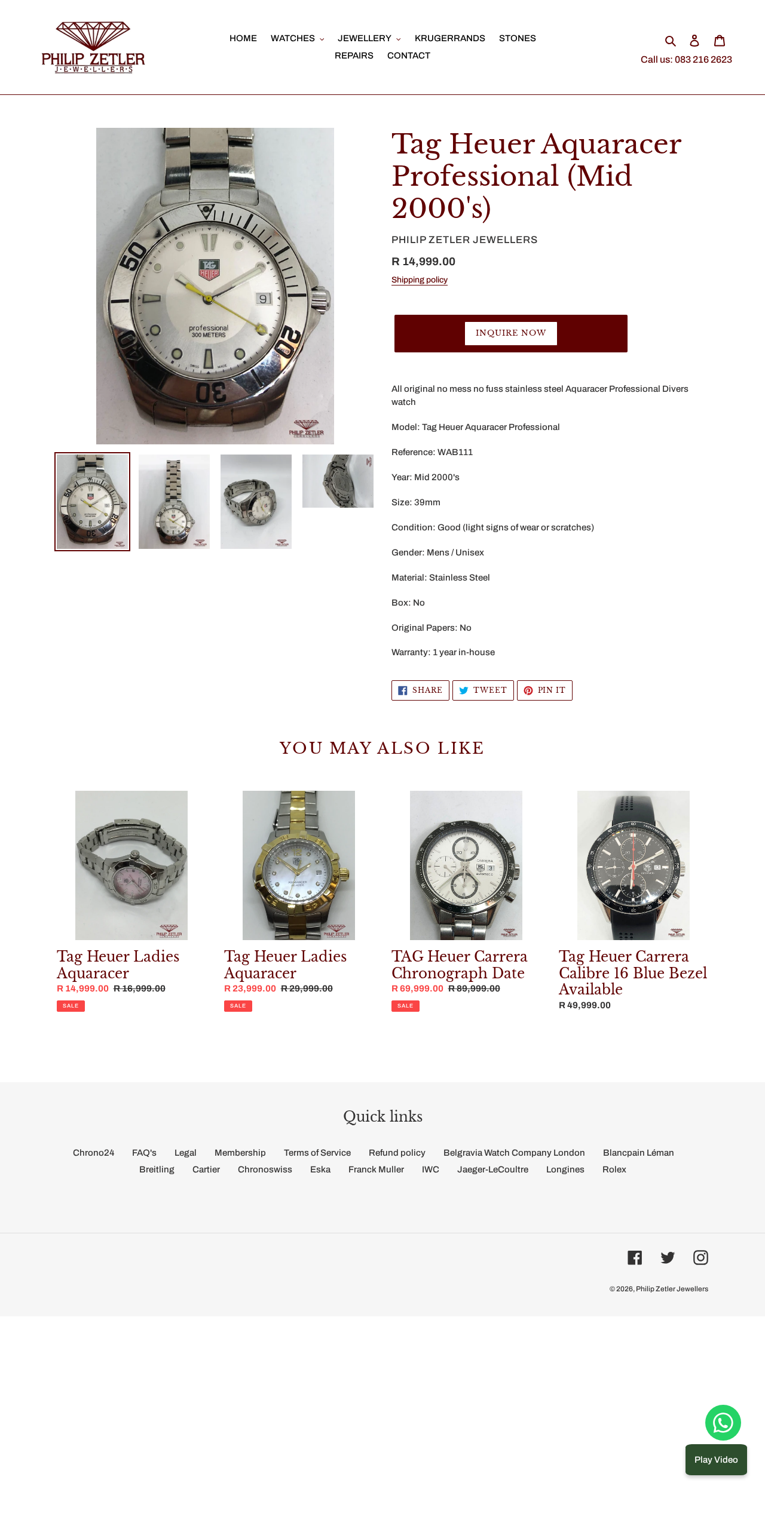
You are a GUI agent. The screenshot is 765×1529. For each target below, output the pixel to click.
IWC (430, 1169)
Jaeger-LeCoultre (492, 1169)
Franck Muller (376, 1169)
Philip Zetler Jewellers (672, 1289)
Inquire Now (511, 333)
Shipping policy (419, 279)
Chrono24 (93, 1153)
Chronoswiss (265, 1169)
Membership (240, 1153)
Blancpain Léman (638, 1153)
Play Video (716, 1459)
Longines (565, 1169)
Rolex (614, 1169)
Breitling (157, 1169)
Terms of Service (317, 1153)
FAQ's (144, 1153)
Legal (186, 1153)
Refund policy (397, 1153)
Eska (320, 1169)
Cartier (206, 1169)
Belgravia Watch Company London (514, 1153)
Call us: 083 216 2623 (686, 59)
